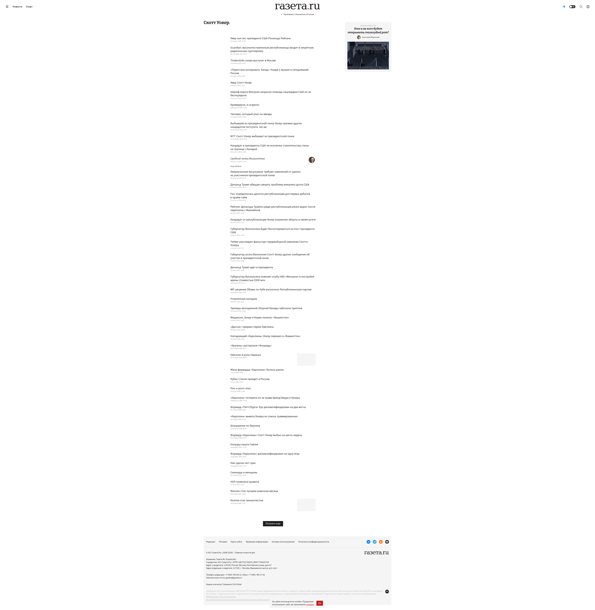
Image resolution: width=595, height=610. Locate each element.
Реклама (223, 541)
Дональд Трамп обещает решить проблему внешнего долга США (269, 185)
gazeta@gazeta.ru (234, 577)
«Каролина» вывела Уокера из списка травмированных (264, 416)
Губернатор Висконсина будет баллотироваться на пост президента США (272, 230)
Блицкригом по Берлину (245, 426)
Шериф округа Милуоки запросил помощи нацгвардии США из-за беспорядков (270, 93)
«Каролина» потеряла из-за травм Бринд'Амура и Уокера (265, 398)
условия (310, 604)
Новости (17, 6)
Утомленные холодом (243, 299)
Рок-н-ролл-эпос (240, 388)
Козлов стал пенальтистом (246, 500)
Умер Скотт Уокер (241, 83)
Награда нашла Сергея (244, 444)
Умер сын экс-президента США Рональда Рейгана (260, 38)
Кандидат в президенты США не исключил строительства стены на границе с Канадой (269, 147)
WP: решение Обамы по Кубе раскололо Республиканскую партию (271, 289)
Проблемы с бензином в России (299, 14)
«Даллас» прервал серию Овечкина (252, 327)
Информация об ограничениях (221, 596)
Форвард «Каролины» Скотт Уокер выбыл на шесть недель (266, 435)
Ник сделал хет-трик (243, 463)
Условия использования (283, 541)
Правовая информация (257, 541)
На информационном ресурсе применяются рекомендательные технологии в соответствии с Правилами (256, 599)
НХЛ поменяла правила (244, 482)
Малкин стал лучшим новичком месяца (254, 491)
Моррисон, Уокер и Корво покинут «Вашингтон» (259, 317)
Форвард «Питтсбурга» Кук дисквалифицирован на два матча (268, 407)
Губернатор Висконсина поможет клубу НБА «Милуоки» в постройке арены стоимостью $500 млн (272, 278)
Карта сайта (236, 541)
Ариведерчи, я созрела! (244, 105)
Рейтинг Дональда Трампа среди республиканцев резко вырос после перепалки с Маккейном (272, 208)
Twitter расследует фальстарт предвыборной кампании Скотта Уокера (269, 243)
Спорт (29, 6)
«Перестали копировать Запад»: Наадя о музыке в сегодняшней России (269, 71)
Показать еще (273, 523)
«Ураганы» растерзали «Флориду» (251, 346)
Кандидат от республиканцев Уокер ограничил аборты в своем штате (273, 220)
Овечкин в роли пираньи (245, 355)
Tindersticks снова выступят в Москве (253, 60)
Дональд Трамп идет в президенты (251, 267)
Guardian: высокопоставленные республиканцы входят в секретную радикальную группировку (272, 49)
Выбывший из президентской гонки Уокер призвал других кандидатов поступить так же (266, 125)
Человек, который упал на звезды (251, 114)
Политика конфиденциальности (313, 541)
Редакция (210, 541)
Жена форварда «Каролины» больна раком (257, 370)
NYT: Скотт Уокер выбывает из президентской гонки (262, 136)
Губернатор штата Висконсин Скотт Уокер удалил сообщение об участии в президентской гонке (270, 256)
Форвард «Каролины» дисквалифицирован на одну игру (265, 454)
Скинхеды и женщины (243, 472)
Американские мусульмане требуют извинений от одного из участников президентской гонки (265, 173)
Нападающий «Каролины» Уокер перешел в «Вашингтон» (265, 336)
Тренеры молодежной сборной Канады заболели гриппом (266, 308)
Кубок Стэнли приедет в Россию (250, 379)
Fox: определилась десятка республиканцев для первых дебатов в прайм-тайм (270, 195)
